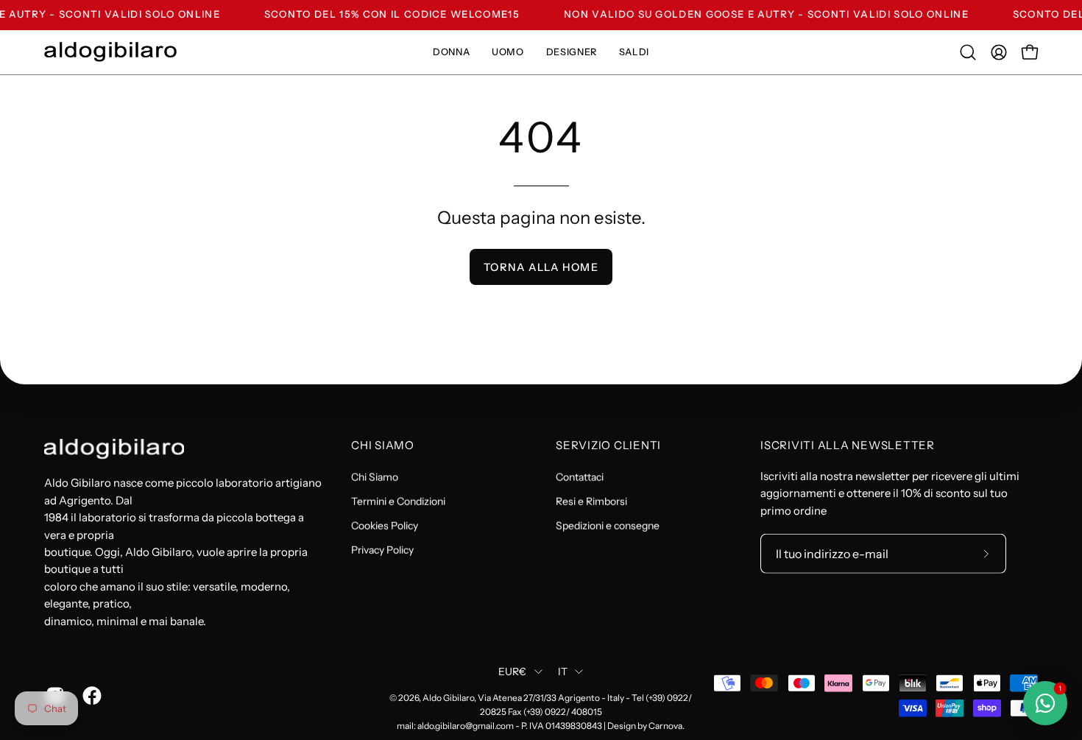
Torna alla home (541, 267)
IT (563, 671)
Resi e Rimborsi (591, 500)
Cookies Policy (384, 525)
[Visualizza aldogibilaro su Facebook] (90, 696)
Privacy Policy (382, 549)
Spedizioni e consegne (608, 525)
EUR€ (512, 671)
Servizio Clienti (608, 445)
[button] (967, 52)
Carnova (665, 725)
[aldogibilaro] (110, 52)
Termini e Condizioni (398, 500)
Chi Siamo (382, 445)
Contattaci (580, 476)
